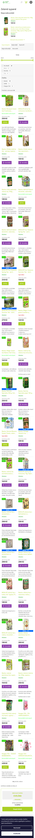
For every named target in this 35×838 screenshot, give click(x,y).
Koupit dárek (17, 809)
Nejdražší (21, 45)
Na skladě (8, 66)
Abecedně (15, 49)
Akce (6, 68)
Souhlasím (16, 834)
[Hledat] (21, 2)
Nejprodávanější (6, 49)
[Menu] (31, 2)
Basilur (7, 81)
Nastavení (17, 828)
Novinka (7, 71)
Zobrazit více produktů (16, 39)
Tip (6, 73)
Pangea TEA (8, 86)
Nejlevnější (14, 45)
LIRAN (6, 84)
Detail (5, 122)
